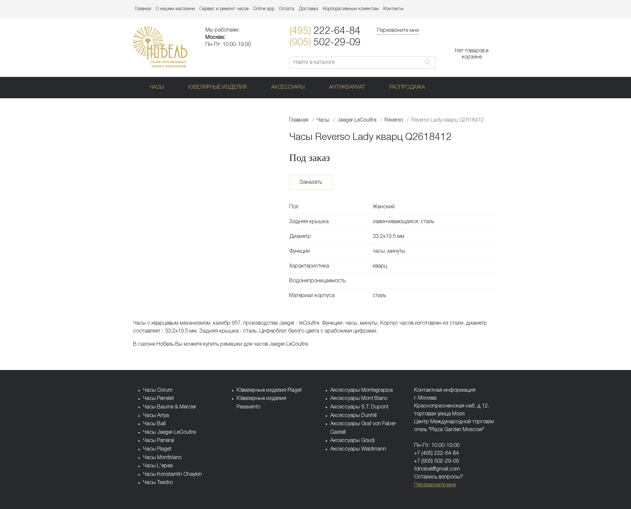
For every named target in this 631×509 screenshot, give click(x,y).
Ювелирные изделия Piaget (269, 390)
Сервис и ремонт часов (223, 9)
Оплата (286, 9)
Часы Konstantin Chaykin (172, 474)
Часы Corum (158, 390)
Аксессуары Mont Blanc (359, 398)
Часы (157, 87)
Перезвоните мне (398, 30)
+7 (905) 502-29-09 (436, 461)
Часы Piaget (157, 449)
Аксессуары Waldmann (358, 449)
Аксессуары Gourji (352, 440)
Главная (143, 9)
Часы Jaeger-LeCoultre (169, 432)
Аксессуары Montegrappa (361, 390)
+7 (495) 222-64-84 (436, 453)
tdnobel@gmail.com (437, 469)
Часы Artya (156, 415)
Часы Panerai (158, 440)
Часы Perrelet (158, 398)
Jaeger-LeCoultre (357, 120)
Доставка (308, 9)
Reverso (394, 120)
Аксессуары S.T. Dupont (359, 407)
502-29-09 (325, 42)
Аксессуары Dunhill (353, 415)
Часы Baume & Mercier (169, 407)
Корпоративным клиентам (351, 9)
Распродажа (407, 87)
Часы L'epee (158, 466)
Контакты (393, 9)
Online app (263, 9)
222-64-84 (325, 31)
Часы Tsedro (158, 482)
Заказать (310, 182)
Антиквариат (347, 87)
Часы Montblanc (162, 457)
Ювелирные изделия (217, 87)
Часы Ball (154, 424)
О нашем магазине (175, 9)
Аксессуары (288, 87)
